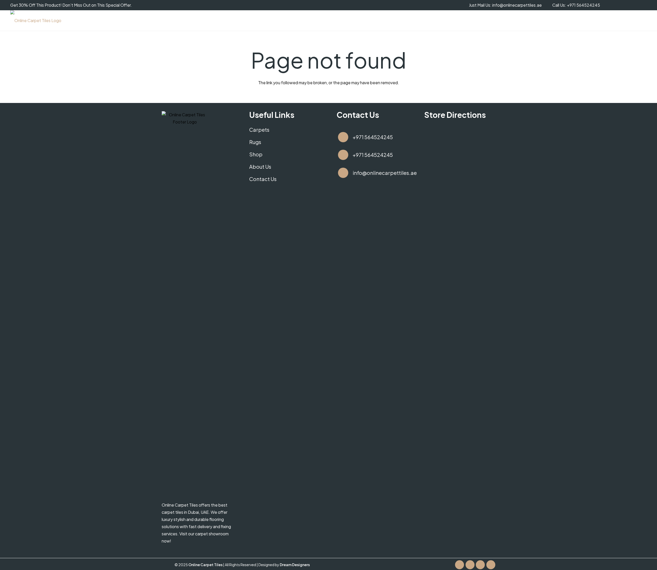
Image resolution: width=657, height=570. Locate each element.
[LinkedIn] (490, 564)
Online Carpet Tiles (205, 564)
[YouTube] (621, 5)
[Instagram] (631, 5)
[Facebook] (611, 5)
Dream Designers (295, 564)
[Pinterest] (641, 5)
